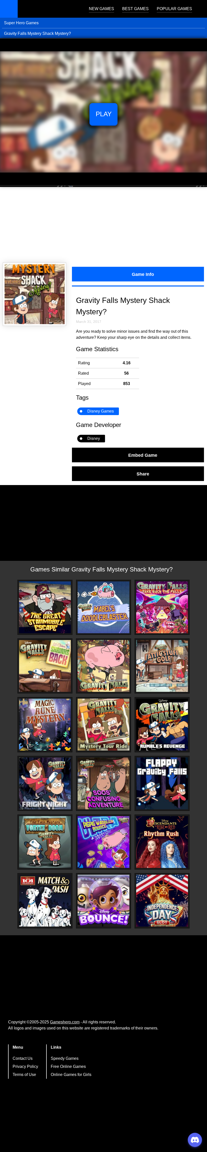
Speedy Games (65, 1058)
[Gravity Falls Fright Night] (45, 783)
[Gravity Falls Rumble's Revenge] (162, 724)
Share (143, 473)
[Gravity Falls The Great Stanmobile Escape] (45, 607)
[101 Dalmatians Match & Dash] (45, 900)
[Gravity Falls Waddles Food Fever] (103, 666)
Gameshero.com (65, 1022)
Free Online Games (68, 1066)
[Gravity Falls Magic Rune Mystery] (45, 724)
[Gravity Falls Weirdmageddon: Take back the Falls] (162, 607)
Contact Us (23, 1058)
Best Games (135, 9)
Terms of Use (24, 1074)
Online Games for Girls (71, 1074)
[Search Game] (199, 10)
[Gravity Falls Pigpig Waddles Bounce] (103, 842)
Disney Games (100, 411)
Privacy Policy (25, 1066)
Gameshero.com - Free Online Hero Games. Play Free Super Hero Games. (49, 9)
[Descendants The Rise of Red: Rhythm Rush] (162, 842)
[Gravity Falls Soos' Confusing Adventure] (103, 783)
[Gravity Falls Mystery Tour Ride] (103, 724)
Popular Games (174, 9)
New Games (101, 9)
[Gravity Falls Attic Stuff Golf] (162, 666)
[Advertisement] (103, 224)
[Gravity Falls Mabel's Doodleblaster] (103, 607)
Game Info (143, 274)
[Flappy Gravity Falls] (162, 783)
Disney (93, 438)
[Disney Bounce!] (103, 900)
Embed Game (142, 455)
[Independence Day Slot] (162, 900)
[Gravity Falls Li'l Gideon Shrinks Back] (45, 666)
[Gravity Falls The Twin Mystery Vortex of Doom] (45, 842)
